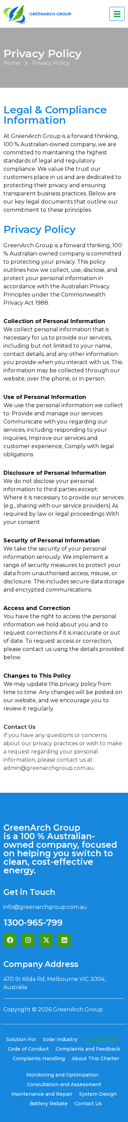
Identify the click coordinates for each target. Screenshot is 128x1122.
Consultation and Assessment (64, 1084)
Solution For (21, 1039)
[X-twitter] (46, 940)
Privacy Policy (101, 1039)
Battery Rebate (49, 1103)
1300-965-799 (32, 922)
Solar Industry (60, 1039)
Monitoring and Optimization (62, 1075)
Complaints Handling (39, 1058)
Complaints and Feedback (88, 1049)
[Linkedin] (64, 940)
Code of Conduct (28, 1049)
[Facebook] (9, 940)
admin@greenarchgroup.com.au (48, 768)
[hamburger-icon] (117, 14)
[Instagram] (28, 940)
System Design (98, 1094)
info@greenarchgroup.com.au (45, 907)
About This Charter (95, 1058)
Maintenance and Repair (41, 1094)
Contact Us (88, 1103)
